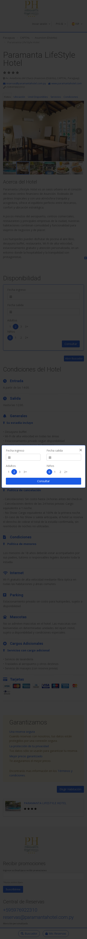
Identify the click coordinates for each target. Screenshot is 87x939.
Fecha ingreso (15, 450)
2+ (66, 472)
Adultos (11, 466)
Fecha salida (55, 450)
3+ (25, 472)
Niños (50, 466)
